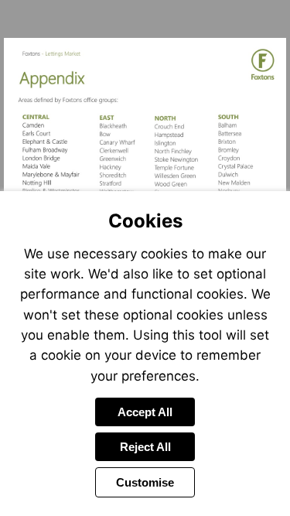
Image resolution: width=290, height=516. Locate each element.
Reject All (145, 446)
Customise (145, 482)
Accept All (145, 412)
